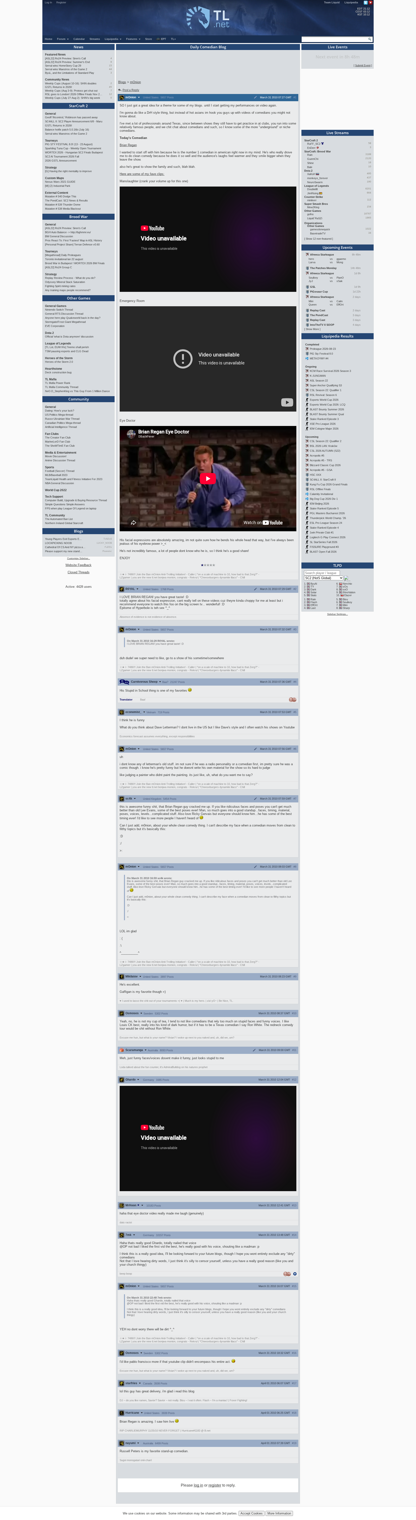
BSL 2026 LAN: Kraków (323, 445)
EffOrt (314, 605)
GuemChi (312, 158)
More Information (279, 1513)
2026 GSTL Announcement (61, 160)
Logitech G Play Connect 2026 (327, 537)
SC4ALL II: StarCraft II (323, 479)
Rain (309, 154)
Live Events (337, 46)
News (78, 46)
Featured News (55, 54)
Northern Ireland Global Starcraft (64, 523)
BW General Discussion (59, 236)
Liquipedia (351, 2)
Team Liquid (332, 2)
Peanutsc (107, 551)
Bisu (345, 599)
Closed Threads (79, 572)
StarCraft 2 (78, 105)
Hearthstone (53, 368)
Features (132, 39)
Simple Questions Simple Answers (65, 504)
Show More (312, 329)
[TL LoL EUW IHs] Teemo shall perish (67, 347)
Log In (48, 2)
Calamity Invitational (321, 494)
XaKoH (311, 174)
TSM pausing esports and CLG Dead (66, 351)
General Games (55, 306)
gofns (310, 214)
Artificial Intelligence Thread (61, 426)
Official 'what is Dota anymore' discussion (69, 336)
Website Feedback (78, 565)
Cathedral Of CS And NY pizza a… (65, 547)
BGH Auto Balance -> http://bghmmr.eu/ (68, 232)
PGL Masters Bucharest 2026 (327, 513)
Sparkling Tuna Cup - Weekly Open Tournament (73, 148)
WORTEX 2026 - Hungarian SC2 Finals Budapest (74, 152)
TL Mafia (51, 379)
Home (48, 39)
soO (345, 589)
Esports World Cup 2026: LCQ (327, 404)
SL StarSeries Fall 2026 (323, 542)
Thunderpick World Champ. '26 (328, 518)
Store (148, 39)
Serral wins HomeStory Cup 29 (63, 65)
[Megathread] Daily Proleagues (63, 255)
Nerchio (347, 583)
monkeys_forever (317, 178)
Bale (309, 167)
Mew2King (313, 207)
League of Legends (58, 343)
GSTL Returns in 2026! (58, 87)
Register (61, 2)
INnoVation (349, 592)
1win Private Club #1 (322, 532)
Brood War (78, 216)
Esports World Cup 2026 (324, 399)
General (50, 113)
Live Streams (337, 132)
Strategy (51, 167)
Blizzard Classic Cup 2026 (325, 465)
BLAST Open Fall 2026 (323, 551)
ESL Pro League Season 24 (326, 522)
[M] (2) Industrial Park (57, 185)
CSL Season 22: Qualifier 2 (325, 441)
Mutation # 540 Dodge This (60, 196)
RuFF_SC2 (313, 143)
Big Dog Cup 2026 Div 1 (324, 498)
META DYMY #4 (319, 358)
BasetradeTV (317, 233)
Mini (345, 605)
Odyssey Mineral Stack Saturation (65, 282)
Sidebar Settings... (337, 614)
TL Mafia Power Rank (57, 383)
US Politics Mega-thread (59, 414)
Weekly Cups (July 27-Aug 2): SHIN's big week (72, 97)
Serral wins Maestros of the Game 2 (66, 69)
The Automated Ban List (59, 519)
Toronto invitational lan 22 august (64, 259)
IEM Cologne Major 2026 (324, 428)
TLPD (337, 565)
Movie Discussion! (55, 456)
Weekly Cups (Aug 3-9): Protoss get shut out (71, 90)
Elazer (348, 595)
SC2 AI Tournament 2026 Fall (62, 156)
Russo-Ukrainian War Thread (62, 418)
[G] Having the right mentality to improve (68, 171)
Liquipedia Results (337, 336)
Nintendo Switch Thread (59, 309)
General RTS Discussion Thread (64, 313)
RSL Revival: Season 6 (323, 395)
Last (313, 608)
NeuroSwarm (315, 182)
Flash (314, 602)
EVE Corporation (55, 326)
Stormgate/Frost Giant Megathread (65, 321)
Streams (95, 39)
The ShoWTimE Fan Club (60, 445)
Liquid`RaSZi (314, 218)
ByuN (314, 583)
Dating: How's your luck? (59, 410)
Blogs (78, 531)
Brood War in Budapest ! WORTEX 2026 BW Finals (75, 263)
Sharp (346, 608)
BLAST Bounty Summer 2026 (327, 409)
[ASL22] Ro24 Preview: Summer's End (67, 62)
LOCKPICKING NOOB (58, 543)
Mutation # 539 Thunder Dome (62, 204)
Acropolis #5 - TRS (321, 460)
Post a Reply (131, 90)
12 (110, 94)
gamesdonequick (320, 229)
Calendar (79, 39)
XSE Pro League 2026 (323, 423)
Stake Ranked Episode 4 (324, 527)
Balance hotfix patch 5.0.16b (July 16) (67, 129)
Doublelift (312, 189)
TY (312, 586)
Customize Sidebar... (78, 558)
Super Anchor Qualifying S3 (326, 385)
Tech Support (54, 496)
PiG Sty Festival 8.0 (321, 353)
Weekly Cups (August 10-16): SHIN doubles (71, 83)
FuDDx (108, 547)
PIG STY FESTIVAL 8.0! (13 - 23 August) (69, 144)
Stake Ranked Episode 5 (324, 508)
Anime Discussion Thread (60, 460)
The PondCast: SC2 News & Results (66, 200)
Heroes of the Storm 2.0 (59, 361)
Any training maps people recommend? (68, 290)
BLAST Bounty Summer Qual (327, 414)
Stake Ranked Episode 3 (324, 419)
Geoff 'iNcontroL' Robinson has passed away (71, 117)
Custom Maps (54, 178)
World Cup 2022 (56, 490)
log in (198, 1485)
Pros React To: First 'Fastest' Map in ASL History (73, 240)
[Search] (369, 39)
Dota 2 (49, 333)
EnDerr (311, 147)
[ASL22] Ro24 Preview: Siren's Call (65, 58)
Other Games (78, 298)
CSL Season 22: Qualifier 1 (325, 390)
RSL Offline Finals (320, 489)
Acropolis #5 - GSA (321, 470)
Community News (57, 79)
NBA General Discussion (59, 483)
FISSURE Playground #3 (324, 546)
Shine (310, 163)
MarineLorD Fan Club (57, 441)
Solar (314, 592)
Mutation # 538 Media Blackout (63, 208)
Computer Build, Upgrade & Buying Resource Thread (76, 500)
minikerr (312, 200)
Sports (49, 467)
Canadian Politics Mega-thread (63, 422)
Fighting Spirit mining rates (60, 286)
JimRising (312, 193)
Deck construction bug (58, 372)
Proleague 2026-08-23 (323, 348)
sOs (345, 586)
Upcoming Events (337, 247)
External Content (56, 192)
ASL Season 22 (319, 380)
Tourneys (51, 140)
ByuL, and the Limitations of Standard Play (69, 72)
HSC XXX (315, 474)
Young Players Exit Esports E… (63, 539)
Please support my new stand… (63, 551)
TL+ (173, 39)
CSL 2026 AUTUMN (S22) (325, 450)
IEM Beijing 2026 (319, 503)
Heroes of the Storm (59, 358)
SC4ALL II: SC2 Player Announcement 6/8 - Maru (73, 121)
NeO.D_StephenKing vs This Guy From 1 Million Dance (77, 391)
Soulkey (347, 602)
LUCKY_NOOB (104, 543)
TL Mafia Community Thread (61, 387)
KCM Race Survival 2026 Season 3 (330, 370)
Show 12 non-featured (319, 238)
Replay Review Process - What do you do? (70, 277)
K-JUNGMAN (318, 375)
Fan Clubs (52, 434)
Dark (313, 589)
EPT (163, 39)
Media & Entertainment (60, 452)
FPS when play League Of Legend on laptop (70, 508)
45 (110, 87)
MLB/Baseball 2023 (56, 475)
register (214, 1485)
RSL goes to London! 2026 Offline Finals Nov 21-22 (74, 94)
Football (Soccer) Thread (59, 470)
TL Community (55, 515)
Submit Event (362, 65)
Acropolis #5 (317, 455)
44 (110, 69)
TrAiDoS (108, 539)
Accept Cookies (251, 1513)
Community (78, 399)
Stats (314, 595)
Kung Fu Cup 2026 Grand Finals (329, 484)
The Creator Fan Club (58, 437)
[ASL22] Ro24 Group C (58, 267)
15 (110, 65)
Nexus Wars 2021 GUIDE (60, 181)
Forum (61, 39)
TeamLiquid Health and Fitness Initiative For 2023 (73, 479)
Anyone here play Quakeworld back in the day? (72, 317)
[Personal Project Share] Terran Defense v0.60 (72, 244)
